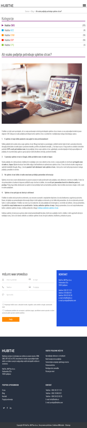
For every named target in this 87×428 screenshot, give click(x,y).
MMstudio (61, 425)
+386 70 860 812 (56, 393)
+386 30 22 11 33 (56, 390)
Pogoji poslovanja (7, 399)
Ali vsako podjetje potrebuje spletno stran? (49, 11)
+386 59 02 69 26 (56, 396)
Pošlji (11, 319)
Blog (32, 11)
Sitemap (67, 425)
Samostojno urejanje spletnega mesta (57, 362)
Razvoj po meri (50, 371)
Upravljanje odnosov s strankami (55, 356)
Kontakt (4, 396)
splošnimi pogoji (30, 310)
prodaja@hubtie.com (56, 402)
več (3, 307)
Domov (27, 11)
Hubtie (44, 25)
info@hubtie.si (54, 399)
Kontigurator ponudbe (52, 368)
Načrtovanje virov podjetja (53, 359)
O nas (4, 390)
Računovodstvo (50, 365)
